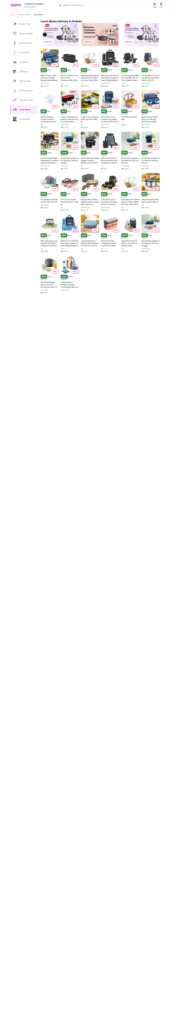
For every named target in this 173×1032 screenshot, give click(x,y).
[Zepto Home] (15, 5)
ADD (55, 65)
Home (12, 15)
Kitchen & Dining (24, 15)
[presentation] (16, 14)
